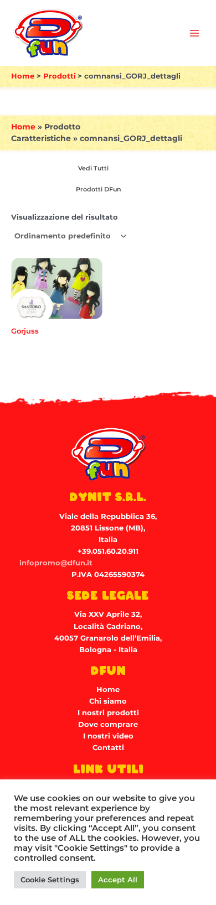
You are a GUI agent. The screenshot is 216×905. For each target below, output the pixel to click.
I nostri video (108, 736)
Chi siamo (108, 701)
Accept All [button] (117, 879)
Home (23, 127)
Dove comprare (108, 724)
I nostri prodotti (108, 713)
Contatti (108, 747)
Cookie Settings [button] (49, 879)
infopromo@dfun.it (55, 563)
